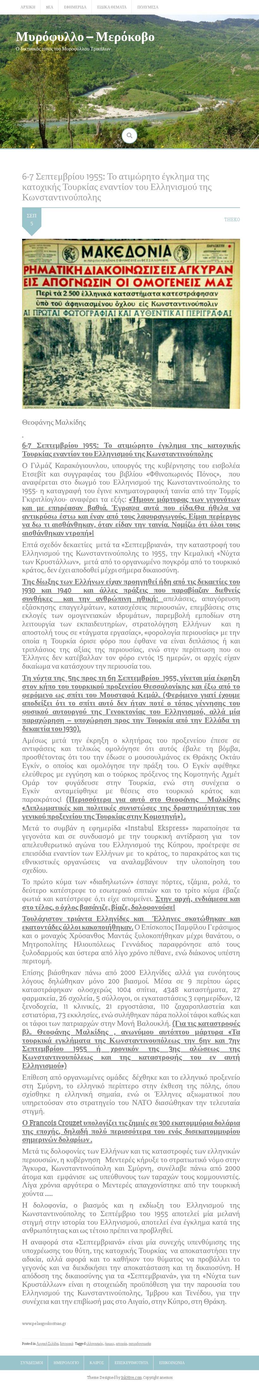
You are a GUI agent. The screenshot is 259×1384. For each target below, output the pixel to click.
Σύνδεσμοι (32, 1363)
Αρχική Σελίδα (47, 1343)
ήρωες (109, 1343)
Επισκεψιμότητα (131, 1363)
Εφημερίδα (75, 7)
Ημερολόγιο (66, 1363)
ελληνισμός (94, 1343)
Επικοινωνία (172, 1363)
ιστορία (121, 1343)
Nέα (49, 7)
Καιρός (97, 1363)
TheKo (232, 219)
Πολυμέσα (148, 7)
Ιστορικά (66, 1343)
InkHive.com (131, 1377)
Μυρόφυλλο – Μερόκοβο (85, 36)
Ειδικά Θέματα (112, 7)
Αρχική (28, 7)
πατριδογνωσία (140, 1343)
